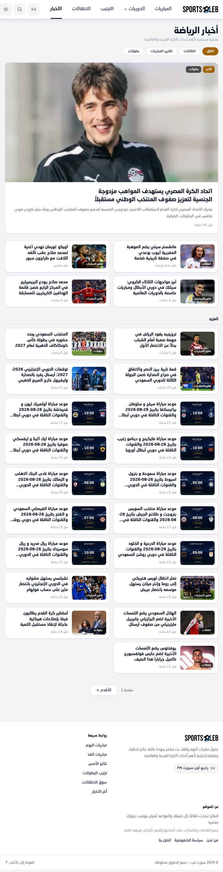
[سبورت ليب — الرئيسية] (200, 9)
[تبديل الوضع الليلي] (6, 9)
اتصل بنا (165, 840)
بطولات (133, 51)
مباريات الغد (97, 755)
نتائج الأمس (97, 764)
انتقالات (190, 51)
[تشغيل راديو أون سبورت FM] (33, 9)
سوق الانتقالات (94, 782)
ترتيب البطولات (95, 773)
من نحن (212, 840)
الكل (210, 51)
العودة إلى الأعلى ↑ (19, 862)
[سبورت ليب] (167, 738)
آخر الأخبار (99, 792)
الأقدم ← (103, 690)
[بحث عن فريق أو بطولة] (20, 9)
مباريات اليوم (96, 745)
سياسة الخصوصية (189, 840)
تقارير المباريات (162, 51)
